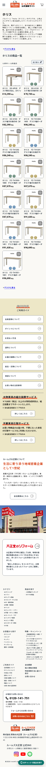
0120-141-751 (19, 698)
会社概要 (28, 665)
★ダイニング (8, 592)
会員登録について (12, 319)
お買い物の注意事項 (13, 385)
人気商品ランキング (32, 592)
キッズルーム (8, 644)
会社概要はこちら (21, 496)
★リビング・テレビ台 (11, 600)
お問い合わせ (30, 677)
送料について (10, 348)
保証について (10, 376)
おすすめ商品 (30, 595)
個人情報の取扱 (31, 668)
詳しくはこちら (21, 414)
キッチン (6, 639)
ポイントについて (12, 329)
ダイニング (7, 634)
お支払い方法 (10, 338)
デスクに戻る (9, 49)
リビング (6, 637)
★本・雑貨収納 (8, 602)
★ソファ (6, 595)
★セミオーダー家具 (10, 623)
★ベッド (6, 607)
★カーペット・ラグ (10, 615)
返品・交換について (13, 367)
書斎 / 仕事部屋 (8, 647)
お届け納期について (13, 357)
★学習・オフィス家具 (11, 613)
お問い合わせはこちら (21, 716)
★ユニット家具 (8, 620)
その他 (6, 625)
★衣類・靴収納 (8, 605)
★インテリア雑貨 (9, 618)
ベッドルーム (8, 642)
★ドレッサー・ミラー (11, 610)
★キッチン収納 (8, 597)
